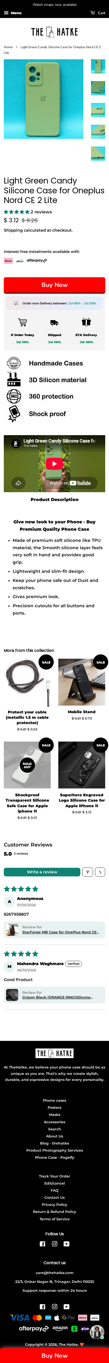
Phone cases (54, 1100)
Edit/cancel (54, 1183)
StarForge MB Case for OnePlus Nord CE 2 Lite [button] (61, 932)
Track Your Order (54, 1176)
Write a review (42, 872)
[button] (17, 211)
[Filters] (87, 872)
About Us (54, 1136)
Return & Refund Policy (54, 1211)
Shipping (13, 230)
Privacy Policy (54, 1204)
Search (54, 1129)
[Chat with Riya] (97, 1332)
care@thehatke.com (55, 1272)
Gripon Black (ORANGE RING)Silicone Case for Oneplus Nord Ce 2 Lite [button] (56, 997)
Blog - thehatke (54, 1143)
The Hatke (68, 1344)
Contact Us (54, 1197)
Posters (54, 1107)
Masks (54, 1114)
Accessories (54, 1122)
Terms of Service (55, 1219)
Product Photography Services (54, 1150)
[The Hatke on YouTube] (66, 1245)
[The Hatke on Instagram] (54, 1245)
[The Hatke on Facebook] (42, 1245)
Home (8, 47)
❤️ (82, 1344)
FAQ (55, 1190)
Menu (16, 13)
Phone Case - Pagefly (54, 1157)
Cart (101, 13)
